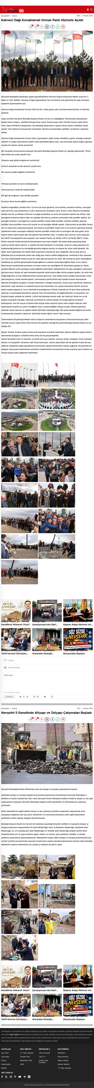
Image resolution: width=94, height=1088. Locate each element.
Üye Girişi (5, 1053)
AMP (22, 1064)
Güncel (14, 16)
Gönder (9, 697)
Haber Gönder (63, 1060)
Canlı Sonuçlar (44, 1053)
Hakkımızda (5, 1064)
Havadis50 (5, 16)
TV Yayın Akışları (26, 1053)
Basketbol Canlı (26, 1060)
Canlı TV (42, 1057)
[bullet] (38, 696)
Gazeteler (61, 1053)
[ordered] (34, 696)
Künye (3, 1060)
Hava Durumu (63, 1057)
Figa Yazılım (14, 1035)
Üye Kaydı (5, 1057)
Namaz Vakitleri (64, 1064)
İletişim (4, 1068)
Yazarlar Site (25, 1057)
